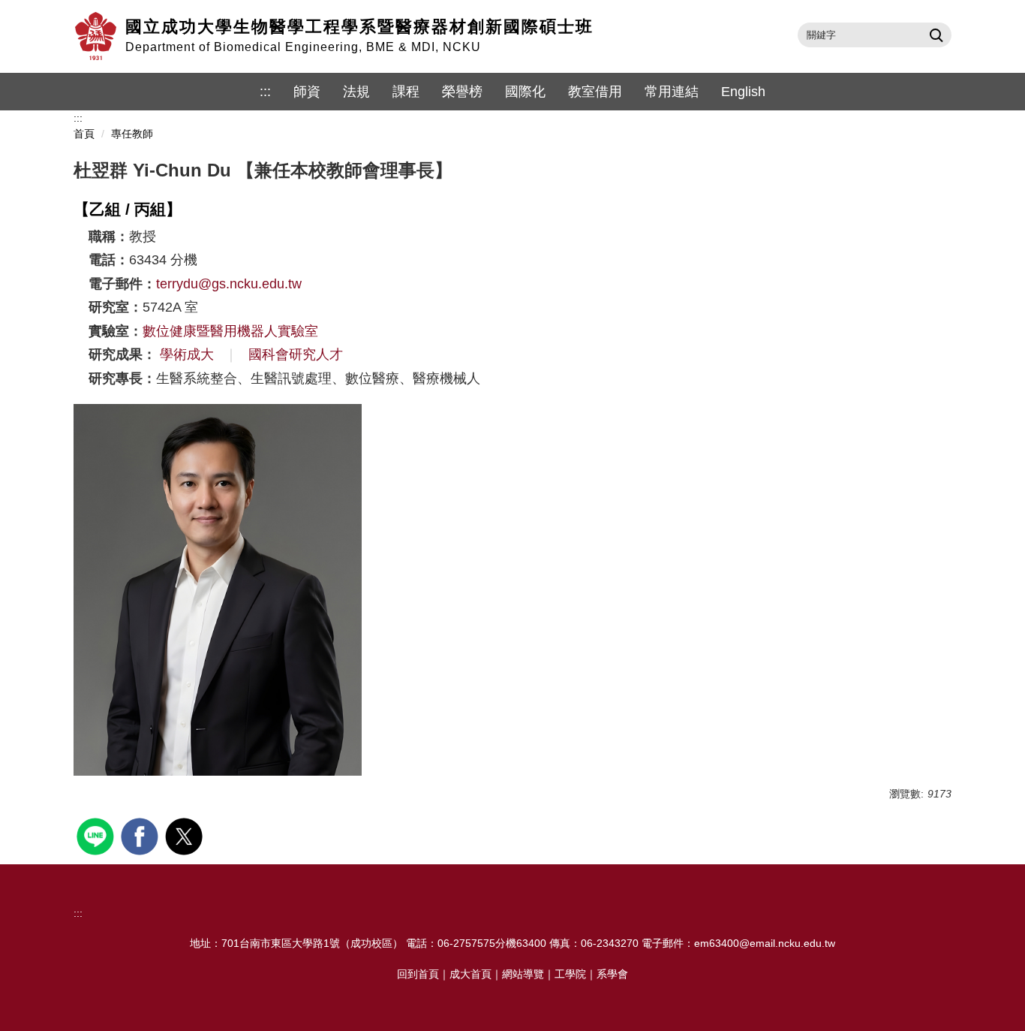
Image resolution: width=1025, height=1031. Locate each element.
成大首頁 (470, 974)
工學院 (570, 974)
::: (265, 91)
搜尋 (934, 34)
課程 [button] (405, 91)
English (743, 91)
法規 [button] (356, 91)
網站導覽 (523, 974)
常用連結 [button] (672, 91)
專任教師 (132, 134)
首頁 (84, 134)
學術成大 (187, 354)
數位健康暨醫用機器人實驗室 (230, 331)
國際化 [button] (525, 91)
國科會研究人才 (295, 354)
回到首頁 (418, 974)
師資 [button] (306, 91)
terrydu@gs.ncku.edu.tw (229, 283)
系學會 (612, 974)
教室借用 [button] (595, 91)
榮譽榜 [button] (462, 91)
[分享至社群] (97, 834)
